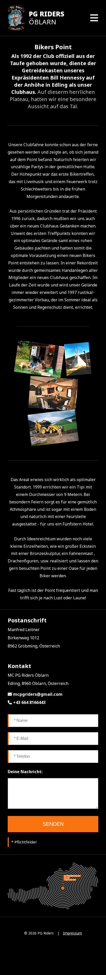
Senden (53, 824)
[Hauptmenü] (94, 18)
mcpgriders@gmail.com (38, 694)
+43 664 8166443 (29, 702)
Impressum (72, 933)
